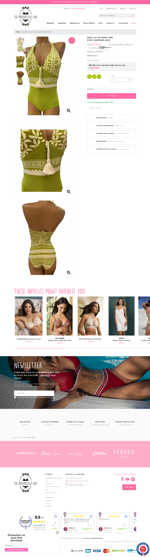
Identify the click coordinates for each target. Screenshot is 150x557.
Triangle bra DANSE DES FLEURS (60, 340)
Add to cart (111, 96)
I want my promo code (16, 550)
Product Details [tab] (92, 56)
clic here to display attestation (93, 538)
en (101, 9)
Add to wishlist (96, 108)
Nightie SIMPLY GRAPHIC (121, 340)
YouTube (127, 479)
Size (113, 76)
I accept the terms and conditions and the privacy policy (36, 397)
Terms (33, 437)
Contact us (48, 500)
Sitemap (47, 503)
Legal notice (49, 484)
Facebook (122, 479)
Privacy (29, 437)
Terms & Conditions (51, 492)
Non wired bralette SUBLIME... (90, 339)
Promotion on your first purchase (16, 538)
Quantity (90, 89)
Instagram (133, 479)
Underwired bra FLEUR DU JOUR (29, 339)
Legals (136, 542)
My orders (48, 506)
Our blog (129, 487)
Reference (91, 52)
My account (49, 497)
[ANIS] (89, 78)
